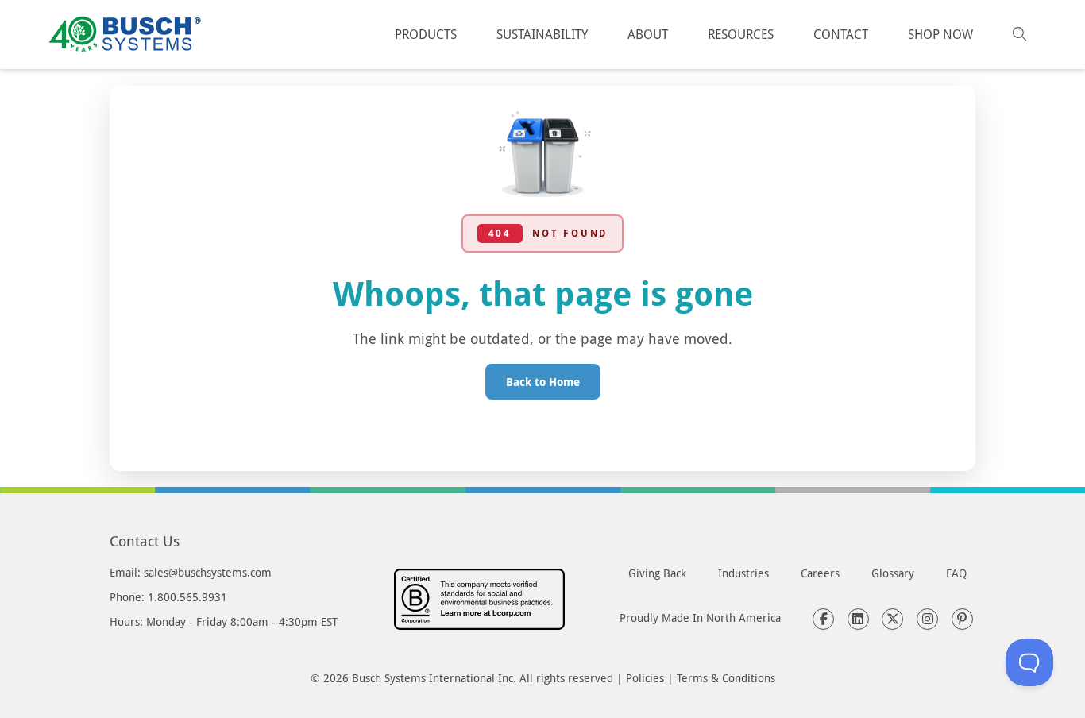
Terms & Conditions (726, 677)
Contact (840, 33)
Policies (645, 677)
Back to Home (543, 381)
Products (426, 33)
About (647, 33)
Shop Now (940, 33)
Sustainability (542, 33)
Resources (741, 33)
